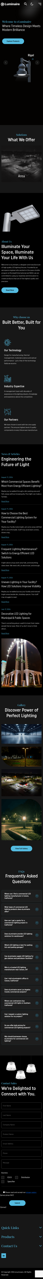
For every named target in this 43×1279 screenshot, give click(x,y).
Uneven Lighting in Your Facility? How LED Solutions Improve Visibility (21, 584)
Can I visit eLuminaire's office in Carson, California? (20, 980)
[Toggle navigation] (40, 4)
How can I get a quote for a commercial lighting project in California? (20, 923)
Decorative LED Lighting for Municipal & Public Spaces (16, 615)
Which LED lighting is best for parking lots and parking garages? (20, 946)
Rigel (31, 55)
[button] (26, 4)
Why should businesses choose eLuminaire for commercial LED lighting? (20, 1039)
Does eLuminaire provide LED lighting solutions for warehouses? (20, 935)
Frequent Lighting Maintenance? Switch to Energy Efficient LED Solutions (19, 553)
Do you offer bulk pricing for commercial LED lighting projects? (20, 1026)
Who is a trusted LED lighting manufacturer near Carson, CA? (20, 968)
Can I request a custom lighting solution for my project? (20, 1015)
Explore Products (13, 41)
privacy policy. (31, 1192)
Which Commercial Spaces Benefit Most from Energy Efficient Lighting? (21, 483)
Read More (10, 290)
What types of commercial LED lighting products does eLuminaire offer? (20, 909)
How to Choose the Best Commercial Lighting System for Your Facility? (19, 517)
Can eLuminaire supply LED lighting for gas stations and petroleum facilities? (20, 957)
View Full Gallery (21, 849)
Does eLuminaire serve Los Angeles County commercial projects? (20, 991)
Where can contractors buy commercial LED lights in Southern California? (20, 1003)
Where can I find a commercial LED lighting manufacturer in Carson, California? (20, 896)
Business (4, 1173)
